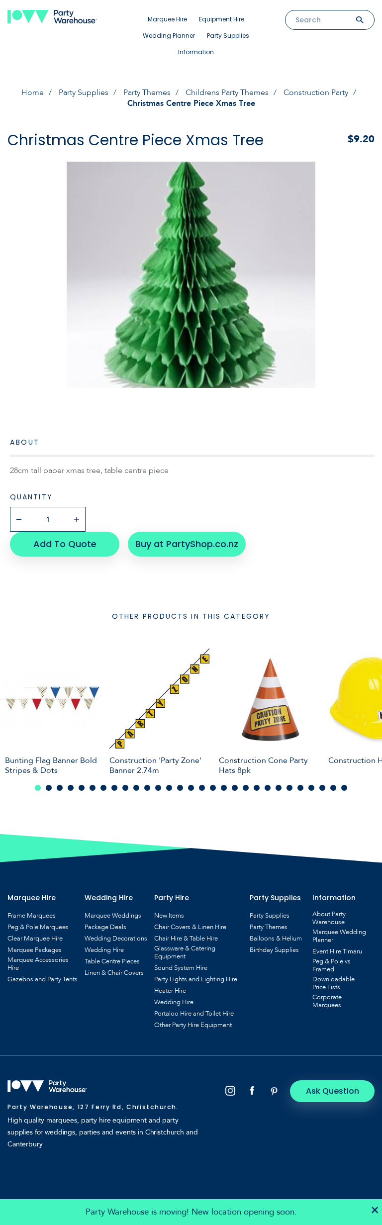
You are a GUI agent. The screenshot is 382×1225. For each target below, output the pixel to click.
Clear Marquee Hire (35, 938)
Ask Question (332, 1091)
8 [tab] (114, 788)
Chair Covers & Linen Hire (190, 927)
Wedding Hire (104, 950)
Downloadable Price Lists (333, 983)
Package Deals (105, 927)
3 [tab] (60, 788)
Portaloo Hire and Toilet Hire (194, 1014)
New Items (169, 916)
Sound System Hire (180, 968)
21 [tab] (257, 788)
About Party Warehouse (329, 918)
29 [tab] (344, 788)
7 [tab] (103, 788)
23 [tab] (279, 788)
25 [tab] (300, 788)
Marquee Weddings (113, 916)
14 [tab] (180, 788)
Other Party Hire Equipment (193, 1025)
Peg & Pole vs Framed (331, 965)
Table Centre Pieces (112, 961)
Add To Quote (64, 544)
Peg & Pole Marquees (38, 927)
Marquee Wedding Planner (339, 936)
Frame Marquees (31, 916)
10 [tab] (136, 788)
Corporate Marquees (327, 1001)
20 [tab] (246, 788)
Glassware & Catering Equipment (184, 952)
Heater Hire (170, 991)
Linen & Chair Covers (114, 973)
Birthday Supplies (274, 950)
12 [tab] (158, 788)
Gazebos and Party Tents (42, 979)
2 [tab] (49, 788)
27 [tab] (322, 788)
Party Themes (147, 92)
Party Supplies (228, 35)
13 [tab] (169, 788)
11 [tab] (147, 788)
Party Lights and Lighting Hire (195, 979)
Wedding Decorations (116, 938)
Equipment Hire (221, 19)
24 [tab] (289, 788)
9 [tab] (125, 788)
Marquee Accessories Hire (38, 964)
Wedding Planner (169, 35)
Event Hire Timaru (337, 951)
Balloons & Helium (276, 938)
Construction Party (316, 92)
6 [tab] (93, 788)
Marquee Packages (34, 950)
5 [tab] (82, 788)
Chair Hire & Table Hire (186, 938)
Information (196, 52)
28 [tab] (333, 788)
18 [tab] (224, 788)
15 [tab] (191, 788)
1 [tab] (38, 788)
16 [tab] (202, 788)
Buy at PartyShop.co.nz (186, 544)
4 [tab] (71, 788)
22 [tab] (268, 788)
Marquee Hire (167, 19)
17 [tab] (213, 788)
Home (32, 92)
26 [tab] (311, 788)
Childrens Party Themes (227, 92)
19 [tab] (235, 788)
